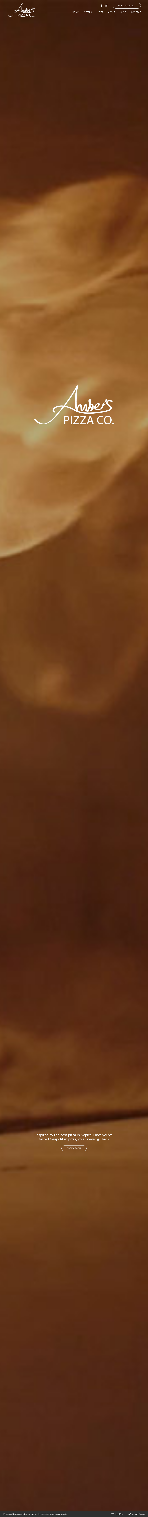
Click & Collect (127, 5)
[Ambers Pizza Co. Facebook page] (101, 5)
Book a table (74, 1148)
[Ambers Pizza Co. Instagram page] (106, 5)
